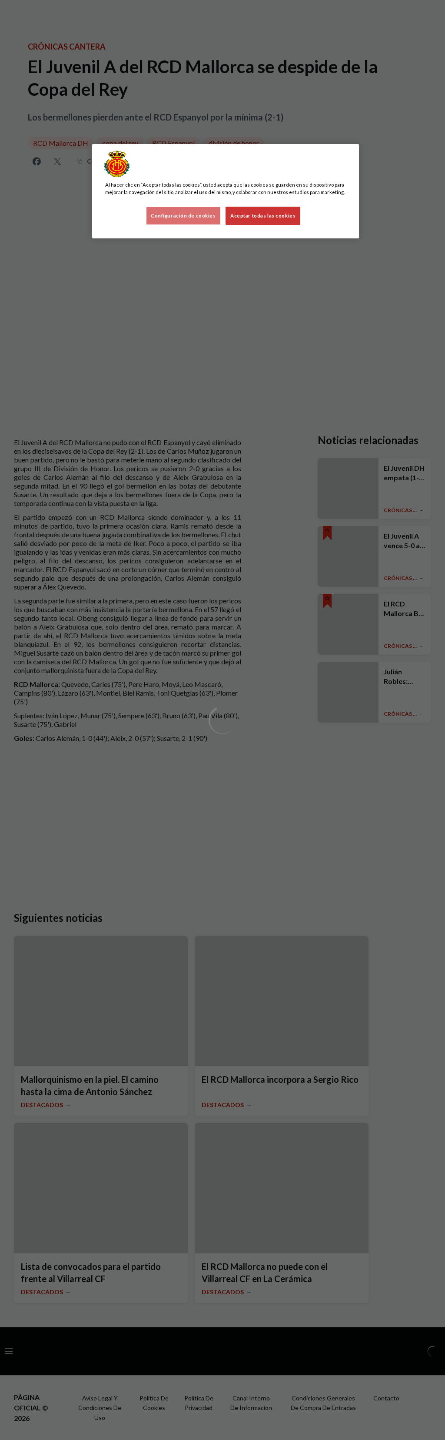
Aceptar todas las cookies (263, 215)
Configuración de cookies (183, 215)
